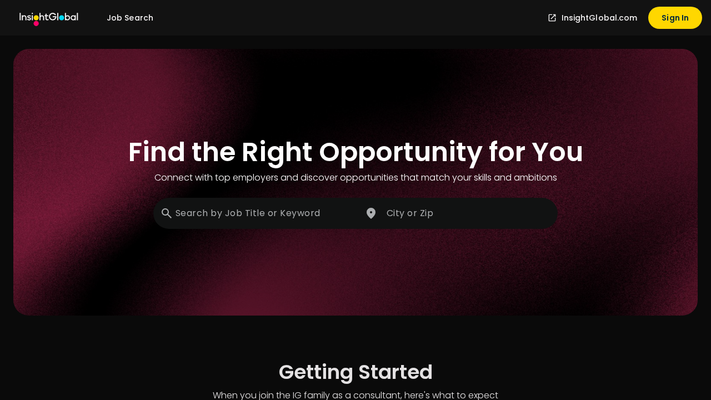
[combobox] (257, 213)
